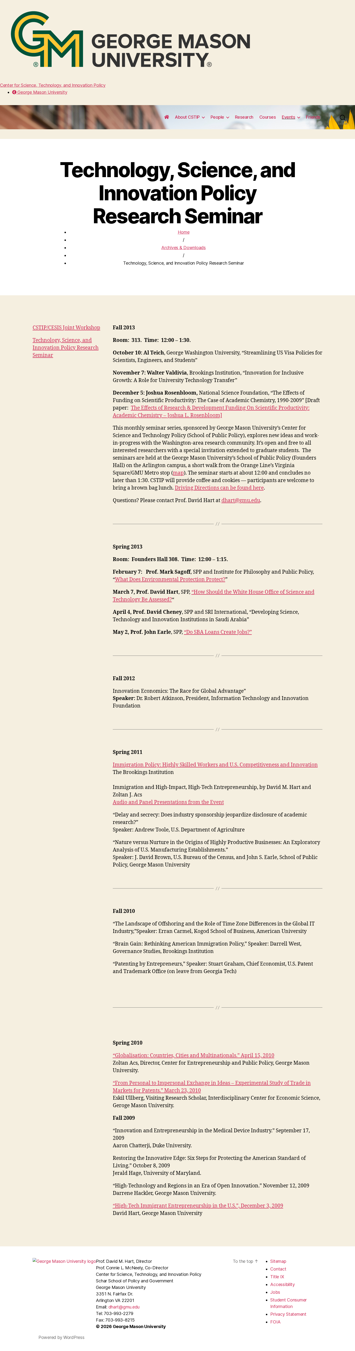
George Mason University (41, 92)
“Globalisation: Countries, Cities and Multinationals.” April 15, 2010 (193, 1055)
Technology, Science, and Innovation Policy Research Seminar (66, 348)
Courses (267, 117)
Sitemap (278, 1261)
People (217, 117)
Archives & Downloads (183, 247)
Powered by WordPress (61, 1337)
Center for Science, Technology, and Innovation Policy (53, 85)
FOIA (275, 1321)
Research (244, 117)
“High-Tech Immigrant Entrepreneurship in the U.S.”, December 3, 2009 (198, 1206)
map (178, 473)
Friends (313, 117)
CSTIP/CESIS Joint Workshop (66, 328)
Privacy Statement (288, 1314)
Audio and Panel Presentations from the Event (168, 802)
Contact (278, 1269)
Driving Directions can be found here (219, 488)
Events (288, 117)
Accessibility (282, 1284)
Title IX (277, 1276)
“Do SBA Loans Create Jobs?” (218, 632)
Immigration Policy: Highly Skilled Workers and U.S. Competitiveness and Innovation (215, 765)
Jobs (275, 1292)
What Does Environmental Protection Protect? (170, 579)
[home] (166, 117)
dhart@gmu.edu (240, 500)
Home (184, 232)
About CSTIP (187, 117)
